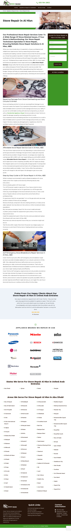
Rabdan (56, 449)
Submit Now (57, 64)
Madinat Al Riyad (42, 491)
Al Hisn (6, 475)
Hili (38, 467)
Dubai (39, 388)
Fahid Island (40, 441)
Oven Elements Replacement (35, 513)
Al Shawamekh (41, 401)
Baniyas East (41, 429)
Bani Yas (39, 425)
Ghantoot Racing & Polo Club (44, 446)
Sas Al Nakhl (57, 457)
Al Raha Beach (25, 461)
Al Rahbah (23, 465)
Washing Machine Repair (34, 515)
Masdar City (57, 409)
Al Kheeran (24, 409)
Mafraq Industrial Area (60, 405)
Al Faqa (6, 467)
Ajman (22, 388)
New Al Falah (57, 438)
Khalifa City (40, 479)
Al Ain (5, 417)
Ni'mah (56, 441)
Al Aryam (6, 431)
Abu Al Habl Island (9, 405)
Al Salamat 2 (24, 477)
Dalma (39, 437)
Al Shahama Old (25, 484)
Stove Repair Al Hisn (25, 11)
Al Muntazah (24, 437)
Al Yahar (39, 417)
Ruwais (56, 453)
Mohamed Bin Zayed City (60, 418)
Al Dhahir (6, 459)
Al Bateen (7, 443)
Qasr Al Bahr (57, 445)
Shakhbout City (58, 461)
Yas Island (57, 477)
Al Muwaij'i (24, 445)
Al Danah (6, 451)
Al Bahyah (7, 439)
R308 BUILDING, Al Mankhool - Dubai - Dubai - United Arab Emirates (62, 514)
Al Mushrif (23, 441)
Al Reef (23, 469)
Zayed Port (57, 489)
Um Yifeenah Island (59, 473)
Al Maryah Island (25, 425)
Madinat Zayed (58, 401)
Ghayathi (39, 455)
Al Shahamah (24, 488)
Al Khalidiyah (24, 401)
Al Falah (6, 463)
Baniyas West (41, 433)
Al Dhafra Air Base (9, 455)
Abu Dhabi (7, 388)
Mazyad (56, 413)
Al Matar (23, 429)
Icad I (38, 471)
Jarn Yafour (40, 475)
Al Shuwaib (40, 405)
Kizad (38, 483)
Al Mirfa (23, 433)
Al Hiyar (6, 479)
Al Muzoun (24, 449)
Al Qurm (23, 457)
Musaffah (56, 430)
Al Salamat (24, 473)
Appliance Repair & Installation (28, 7)
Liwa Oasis (40, 487)
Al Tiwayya (40, 409)
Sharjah (56, 388)
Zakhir (56, 481)
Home (16, 7)
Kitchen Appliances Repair (35, 511)
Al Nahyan (23, 453)
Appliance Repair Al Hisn (13, 11)
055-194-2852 (44, 3)
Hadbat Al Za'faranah (43, 463)
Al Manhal (23, 417)
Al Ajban (6, 427)
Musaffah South (58, 434)
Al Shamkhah (24, 492)
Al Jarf (6, 483)
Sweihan (56, 469)
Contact (49, 7)
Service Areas (41, 7)
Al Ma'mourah (25, 413)
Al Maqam (23, 421)
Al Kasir (6, 491)
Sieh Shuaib (57, 465)
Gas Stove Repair (32, 510)
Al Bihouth (7, 447)
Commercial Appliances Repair (36, 508)
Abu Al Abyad (8, 401)
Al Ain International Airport (9, 422)
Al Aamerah (7, 413)
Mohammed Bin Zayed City (60, 425)
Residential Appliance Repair (16, 113)
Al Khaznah (24, 405)
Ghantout (40, 451)
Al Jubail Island (8, 487)
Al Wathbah (40, 413)
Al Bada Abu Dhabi (9, 435)
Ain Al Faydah (8, 409)
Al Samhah (24, 480)
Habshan (39, 459)
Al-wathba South (42, 421)
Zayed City (57, 485)
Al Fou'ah (6, 471)
